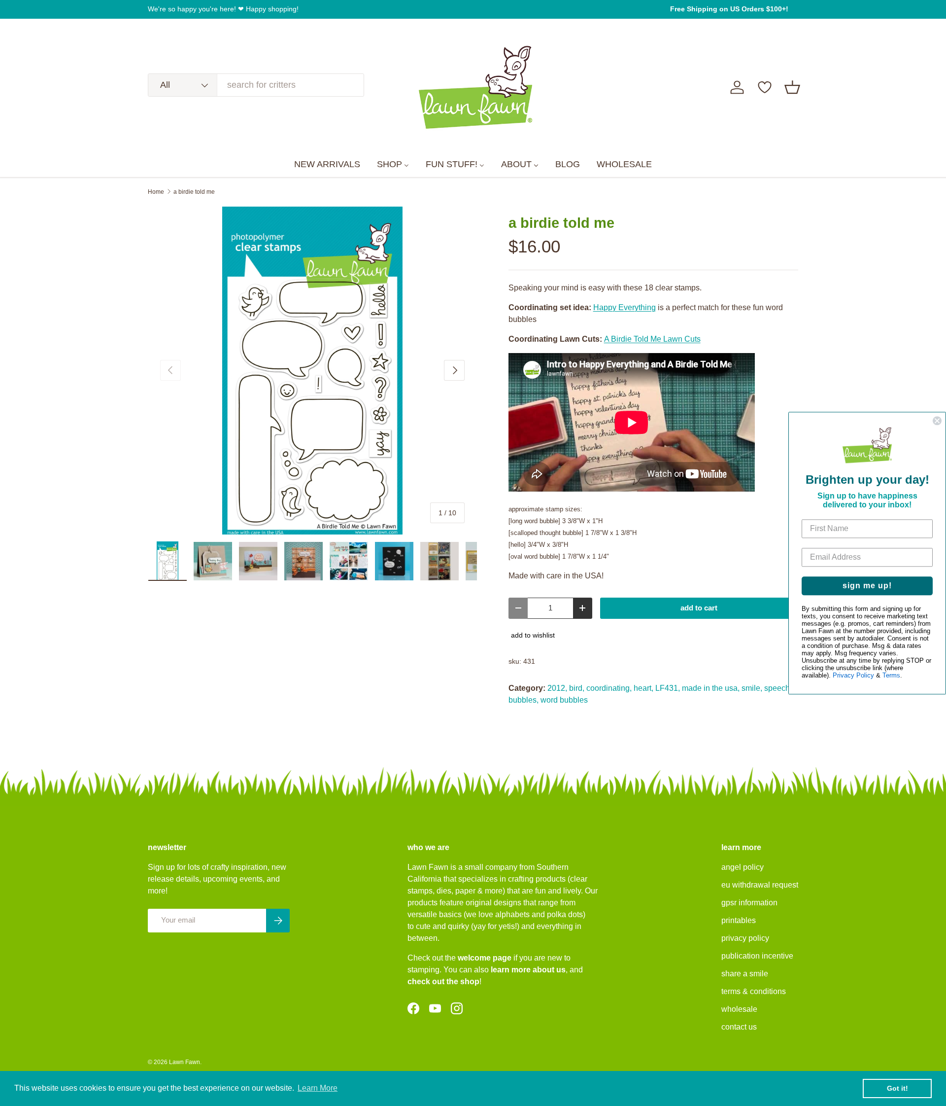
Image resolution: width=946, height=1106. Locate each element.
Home (156, 192)
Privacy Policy (853, 675)
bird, (576, 688)
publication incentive (757, 956)
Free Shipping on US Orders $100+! (729, 9)
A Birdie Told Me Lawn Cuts (652, 339)
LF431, (667, 688)
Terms (891, 675)
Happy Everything (624, 307)
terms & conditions (753, 991)
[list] (312, 371)
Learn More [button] (318, 1088)
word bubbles (564, 700)
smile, (752, 688)
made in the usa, (711, 688)
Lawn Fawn (184, 1062)
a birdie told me (194, 192)
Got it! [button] (897, 1088)
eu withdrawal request (759, 885)
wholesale (739, 1009)
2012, (557, 688)
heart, (643, 688)
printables (738, 920)
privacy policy (745, 938)
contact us (739, 1027)
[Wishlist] (765, 87)
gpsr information (749, 902)
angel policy (742, 867)
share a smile (744, 973)
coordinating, (609, 688)
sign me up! (867, 585)
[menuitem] (327, 165)
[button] (792, 87)
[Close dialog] (937, 421)
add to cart (698, 608)
